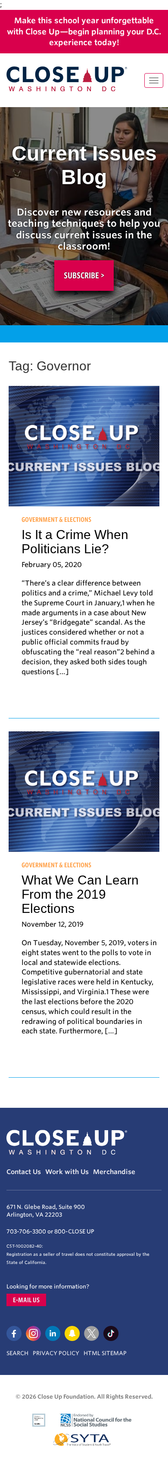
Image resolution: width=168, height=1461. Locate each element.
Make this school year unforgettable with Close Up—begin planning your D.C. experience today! (84, 31)
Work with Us (67, 1172)
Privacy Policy (56, 1353)
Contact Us (23, 1172)
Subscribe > (84, 275)
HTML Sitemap (105, 1353)
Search (17, 1353)
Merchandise (114, 1172)
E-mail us (26, 1300)
